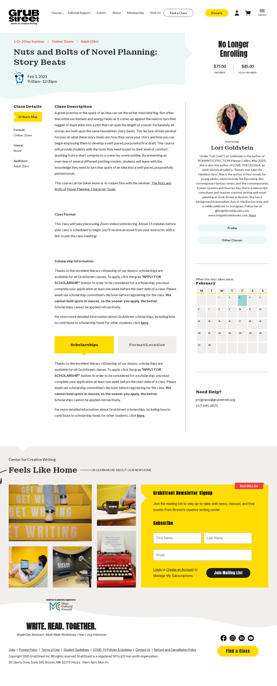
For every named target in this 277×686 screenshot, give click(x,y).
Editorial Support (79, 13)
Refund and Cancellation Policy (175, 650)
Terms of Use (50, 650)
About (116, 13)
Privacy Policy (28, 650)
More (252, 215)
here (144, 322)
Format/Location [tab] (147, 345)
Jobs (12, 650)
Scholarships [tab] (84, 345)
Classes (56, 13)
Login (157, 570)
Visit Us (155, 13)
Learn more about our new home (123, 470)
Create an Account (180, 570)
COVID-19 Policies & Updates (112, 650)
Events (101, 13)
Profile (232, 228)
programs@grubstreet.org (215, 399)
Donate (216, 13)
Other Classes (232, 240)
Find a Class (178, 13)
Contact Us (142, 650)
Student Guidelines (76, 650)
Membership (135, 13)
